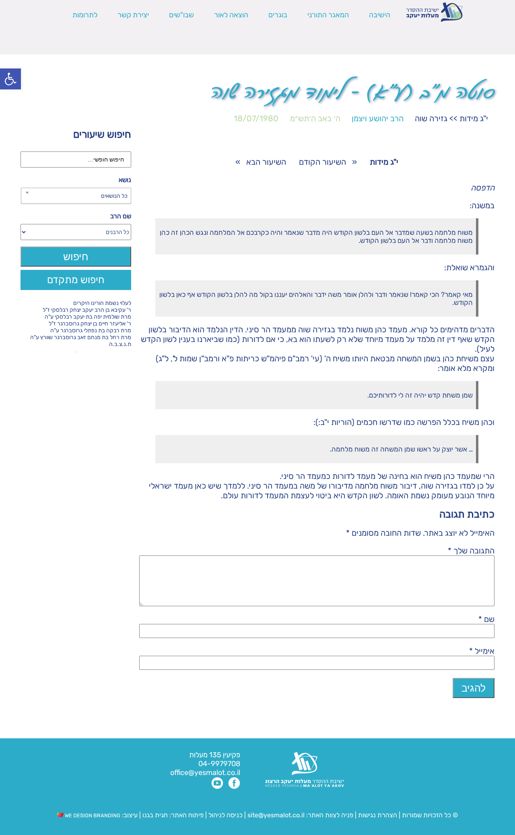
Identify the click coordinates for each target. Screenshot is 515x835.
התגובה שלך (471, 550)
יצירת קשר (133, 14)
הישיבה (379, 14)
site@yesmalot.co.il (276, 815)
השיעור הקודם (322, 162)
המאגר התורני (328, 14)
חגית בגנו (154, 815)
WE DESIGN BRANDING (92, 815)
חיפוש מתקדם (76, 280)
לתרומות (84, 14)
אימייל (481, 651)
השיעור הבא (266, 162)
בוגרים (277, 14)
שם (486, 619)
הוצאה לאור (231, 14)
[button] (10, 78)
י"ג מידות (473, 118)
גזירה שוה (431, 118)
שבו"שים (181, 14)
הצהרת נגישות (377, 815)
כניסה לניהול (225, 815)
